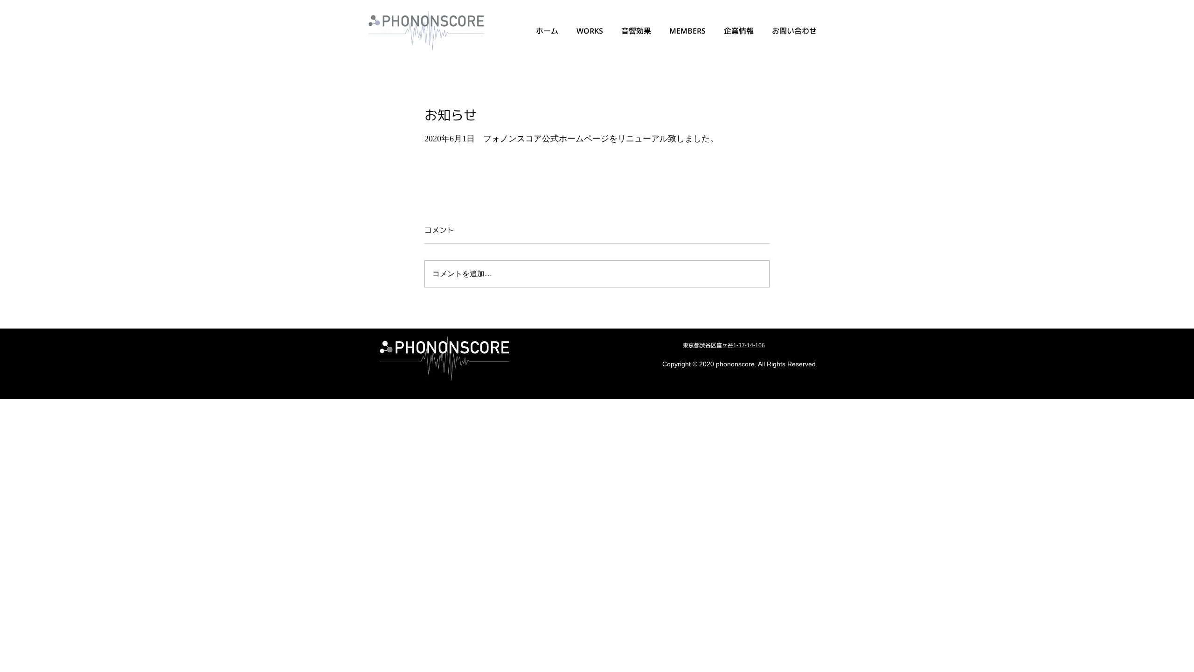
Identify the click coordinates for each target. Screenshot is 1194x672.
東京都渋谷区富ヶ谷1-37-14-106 (724, 345)
